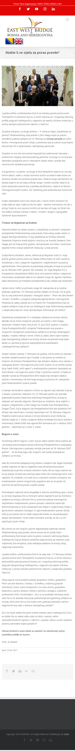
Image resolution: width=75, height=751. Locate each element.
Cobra (66, 734)
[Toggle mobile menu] (68, 19)
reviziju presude (54, 138)
